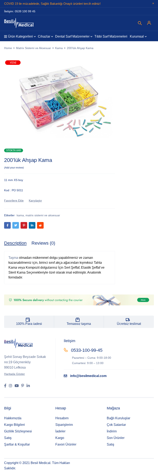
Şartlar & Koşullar (17, 444)
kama (20, 215)
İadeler (60, 431)
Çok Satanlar (116, 424)
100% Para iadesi (29, 323)
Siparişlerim (64, 424)
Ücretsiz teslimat (129, 323)
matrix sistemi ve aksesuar (43, 215)
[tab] (15, 243)
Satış (8, 438)
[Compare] (35, 200)
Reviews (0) (43, 243)
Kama (59, 48)
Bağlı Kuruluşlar (118, 418)
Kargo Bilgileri (14, 424)
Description (15, 243)
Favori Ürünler (65, 444)
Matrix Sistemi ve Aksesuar (33, 48)
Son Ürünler (115, 438)
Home (8, 48)
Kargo (59, 438)
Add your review (14, 167)
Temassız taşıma (79, 323)
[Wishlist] (14, 200)
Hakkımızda (12, 418)
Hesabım (62, 418)
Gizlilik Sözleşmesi (18, 431)
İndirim (112, 431)
